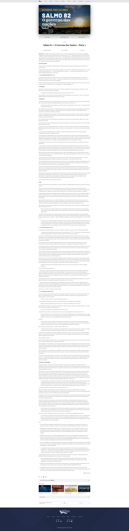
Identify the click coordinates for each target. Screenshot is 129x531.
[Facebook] (56, 521)
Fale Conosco (88, 1)
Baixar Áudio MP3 (82, 37)
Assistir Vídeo (47, 37)
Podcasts (68, 1)
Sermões (63, 1)
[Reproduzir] (64, 503)
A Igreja (51, 1)
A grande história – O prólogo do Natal (44, 492)
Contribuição (81, 1)
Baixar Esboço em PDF (64, 37)
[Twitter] (61, 521)
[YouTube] (71, 521)
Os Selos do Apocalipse (55, 492)
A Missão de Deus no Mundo (82, 492)
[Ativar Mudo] (89, 503)
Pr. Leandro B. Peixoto (47, 50)
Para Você (57, 1)
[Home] (40, 1)
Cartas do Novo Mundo (68, 492)
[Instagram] (58, 521)
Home (46, 1)
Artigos (74, 1)
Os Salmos (66, 50)
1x (86, 503)
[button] (64, 480)
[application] (64, 503)
